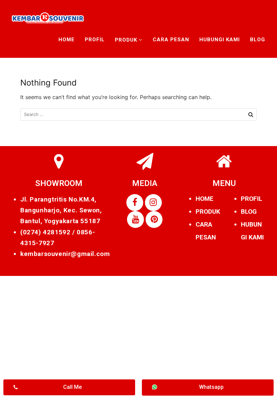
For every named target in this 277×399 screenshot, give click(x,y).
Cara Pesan (171, 40)
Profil (95, 40)
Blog (257, 40)
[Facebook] (134, 202)
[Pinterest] (154, 219)
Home (66, 40)
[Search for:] (138, 114)
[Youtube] (135, 219)
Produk (126, 40)
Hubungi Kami (219, 40)
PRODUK (208, 211)
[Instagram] (153, 202)
